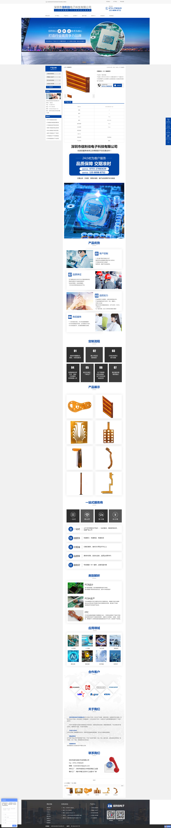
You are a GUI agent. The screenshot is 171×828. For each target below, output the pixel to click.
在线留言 (102, 15)
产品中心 (66, 15)
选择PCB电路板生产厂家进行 (53, 133)
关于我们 (115, 1)
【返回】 (94, 780)
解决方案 (84, 15)
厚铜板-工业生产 (50, 76)
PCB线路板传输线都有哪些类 (53, 122)
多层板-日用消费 (50, 83)
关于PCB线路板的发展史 (52, 119)
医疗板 (75, 783)
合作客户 (75, 15)
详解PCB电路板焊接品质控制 (53, 127)
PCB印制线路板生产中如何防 (53, 138)
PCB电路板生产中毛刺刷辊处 (53, 135)
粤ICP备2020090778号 (75, 826)
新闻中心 (93, 15)
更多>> (122, 785)
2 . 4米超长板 (69, 794)
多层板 (106, 794)
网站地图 (122, 1)
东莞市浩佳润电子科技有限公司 (57, 826)
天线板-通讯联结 (50, 73)
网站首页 (47, 15)
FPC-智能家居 (50, 86)
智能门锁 (97, 794)
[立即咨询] (117, 86)
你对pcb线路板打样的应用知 (52, 130)
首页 (114, 67)
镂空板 (68, 783)
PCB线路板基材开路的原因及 (53, 125)
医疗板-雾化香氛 (50, 80)
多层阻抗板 (115, 794)
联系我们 (108, 1)
